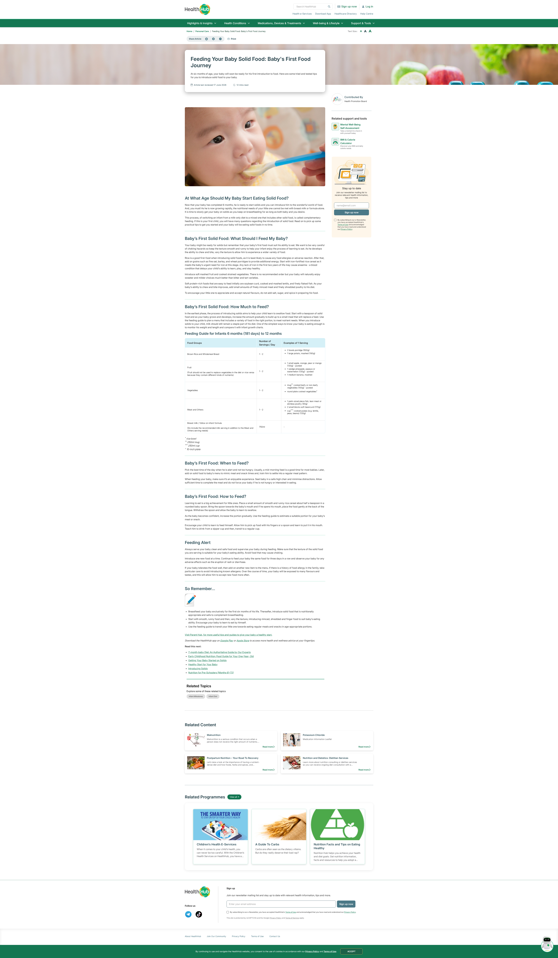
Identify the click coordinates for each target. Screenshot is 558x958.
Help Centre (366, 13)
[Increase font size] (370, 31)
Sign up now (349, 6)
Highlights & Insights (200, 23)
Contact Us (274, 936)
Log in (369, 6)
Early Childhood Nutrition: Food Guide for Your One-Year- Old (221, 656)
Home (189, 31)
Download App (323, 13)
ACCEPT (351, 951)
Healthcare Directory (346, 13)
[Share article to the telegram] (213, 39)
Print (233, 38)
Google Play (226, 640)
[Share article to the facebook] (220, 39)
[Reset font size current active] (365, 31)
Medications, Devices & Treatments (279, 23)
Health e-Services (302, 13)
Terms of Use (343, 224)
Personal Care (202, 31)
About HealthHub (193, 936)
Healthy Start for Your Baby (203, 664)
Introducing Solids (198, 668)
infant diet (213, 696)
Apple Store (242, 640)
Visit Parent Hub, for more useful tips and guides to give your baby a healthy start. (228, 634)
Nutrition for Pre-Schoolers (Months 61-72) (211, 672)
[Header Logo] (197, 9)
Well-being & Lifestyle (326, 23)
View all (233, 797)
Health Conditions (235, 23)
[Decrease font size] (361, 31)
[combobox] (313, 6)
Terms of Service (292, 918)
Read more (268, 746)
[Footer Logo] (197, 891)
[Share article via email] (206, 39)
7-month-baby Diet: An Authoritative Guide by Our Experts (219, 652)
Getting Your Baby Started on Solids (207, 660)
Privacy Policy (346, 229)
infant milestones (196, 696)
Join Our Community (216, 936)
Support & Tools (361, 23)
